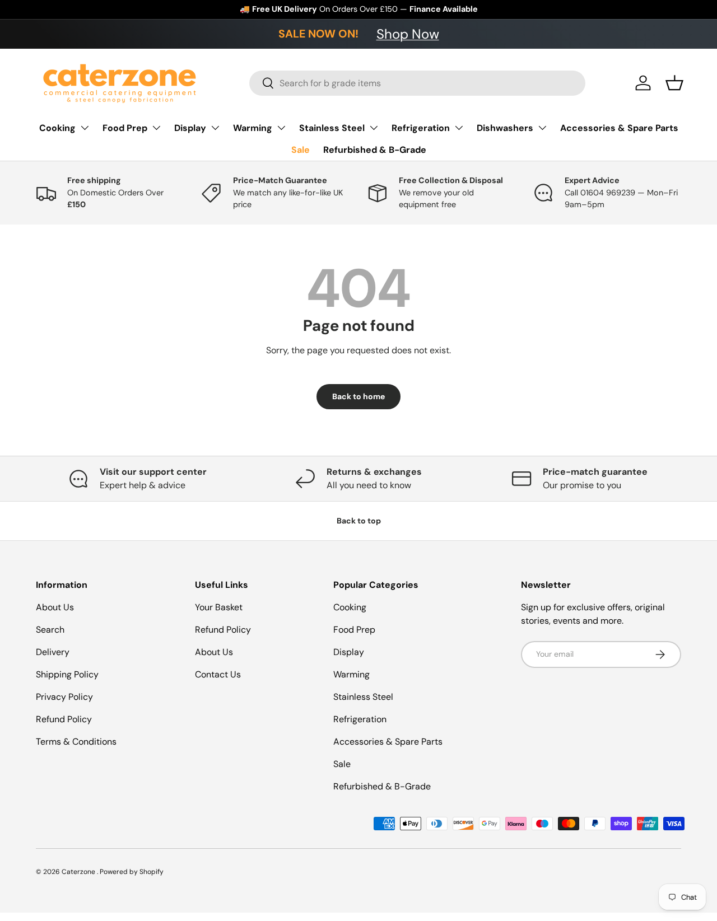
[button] (674, 83)
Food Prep (125, 128)
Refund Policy (64, 719)
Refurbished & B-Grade (374, 150)
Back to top (359, 521)
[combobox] (417, 83)
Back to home (358, 396)
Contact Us (218, 674)
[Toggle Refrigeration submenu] (458, 127)
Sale (300, 150)
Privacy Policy (64, 697)
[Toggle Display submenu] (215, 127)
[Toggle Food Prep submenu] (156, 127)
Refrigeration (421, 128)
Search (50, 629)
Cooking (57, 128)
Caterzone (79, 871)
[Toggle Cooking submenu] (84, 127)
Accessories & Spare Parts (619, 128)
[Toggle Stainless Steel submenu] (373, 127)
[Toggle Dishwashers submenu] (542, 127)
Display (190, 128)
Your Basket (219, 607)
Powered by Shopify (132, 871)
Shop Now (407, 34)
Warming (252, 128)
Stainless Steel (332, 128)
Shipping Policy (67, 674)
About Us (55, 607)
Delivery (52, 652)
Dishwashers (505, 128)
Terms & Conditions (76, 741)
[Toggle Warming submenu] (281, 127)
